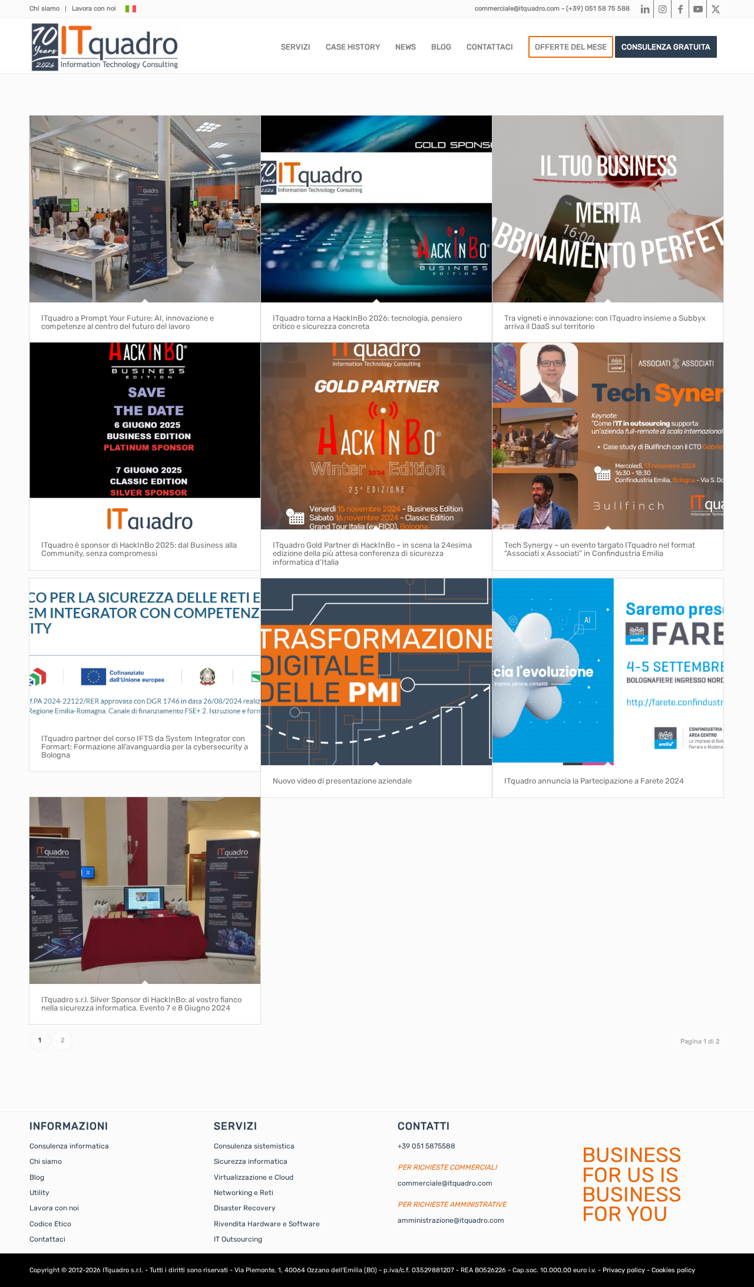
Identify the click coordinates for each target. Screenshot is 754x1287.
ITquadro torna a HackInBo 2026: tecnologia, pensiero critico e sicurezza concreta (367, 322)
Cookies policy (673, 1270)
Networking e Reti (243, 1193)
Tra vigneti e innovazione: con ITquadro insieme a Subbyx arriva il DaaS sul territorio (605, 322)
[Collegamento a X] (716, 9)
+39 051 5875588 (426, 1146)
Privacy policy (624, 1270)
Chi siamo (44, 8)
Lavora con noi (94, 8)
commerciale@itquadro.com (517, 8)
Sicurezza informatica (250, 1161)
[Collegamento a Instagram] (662, 9)
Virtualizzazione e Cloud (253, 1177)
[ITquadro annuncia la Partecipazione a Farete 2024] (607, 671)
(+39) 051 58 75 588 (598, 8)
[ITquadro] (104, 47)
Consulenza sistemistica (254, 1146)
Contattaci (47, 1239)
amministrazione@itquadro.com (451, 1220)
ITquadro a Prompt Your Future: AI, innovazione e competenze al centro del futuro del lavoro (127, 322)
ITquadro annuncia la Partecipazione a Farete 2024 (594, 780)
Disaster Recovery (245, 1208)
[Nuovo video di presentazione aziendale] (376, 671)
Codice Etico (50, 1224)
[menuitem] (47, 9)
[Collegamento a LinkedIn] (644, 9)
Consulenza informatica (69, 1146)
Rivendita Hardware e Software (267, 1224)
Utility (39, 1193)
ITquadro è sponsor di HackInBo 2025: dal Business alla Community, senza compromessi (139, 549)
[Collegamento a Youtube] (697, 9)
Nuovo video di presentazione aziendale (342, 780)
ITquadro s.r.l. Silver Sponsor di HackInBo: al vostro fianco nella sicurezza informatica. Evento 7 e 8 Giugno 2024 (141, 1003)
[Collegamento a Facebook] (680, 9)
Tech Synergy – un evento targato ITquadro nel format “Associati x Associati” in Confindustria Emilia (599, 549)
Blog (36, 1177)
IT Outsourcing (238, 1239)
